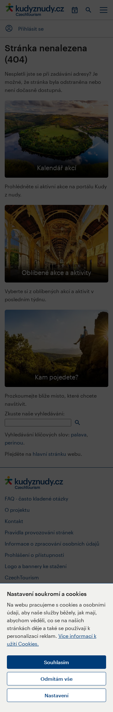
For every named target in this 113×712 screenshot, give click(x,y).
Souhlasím (56, 662)
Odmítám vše (56, 679)
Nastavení (56, 695)
